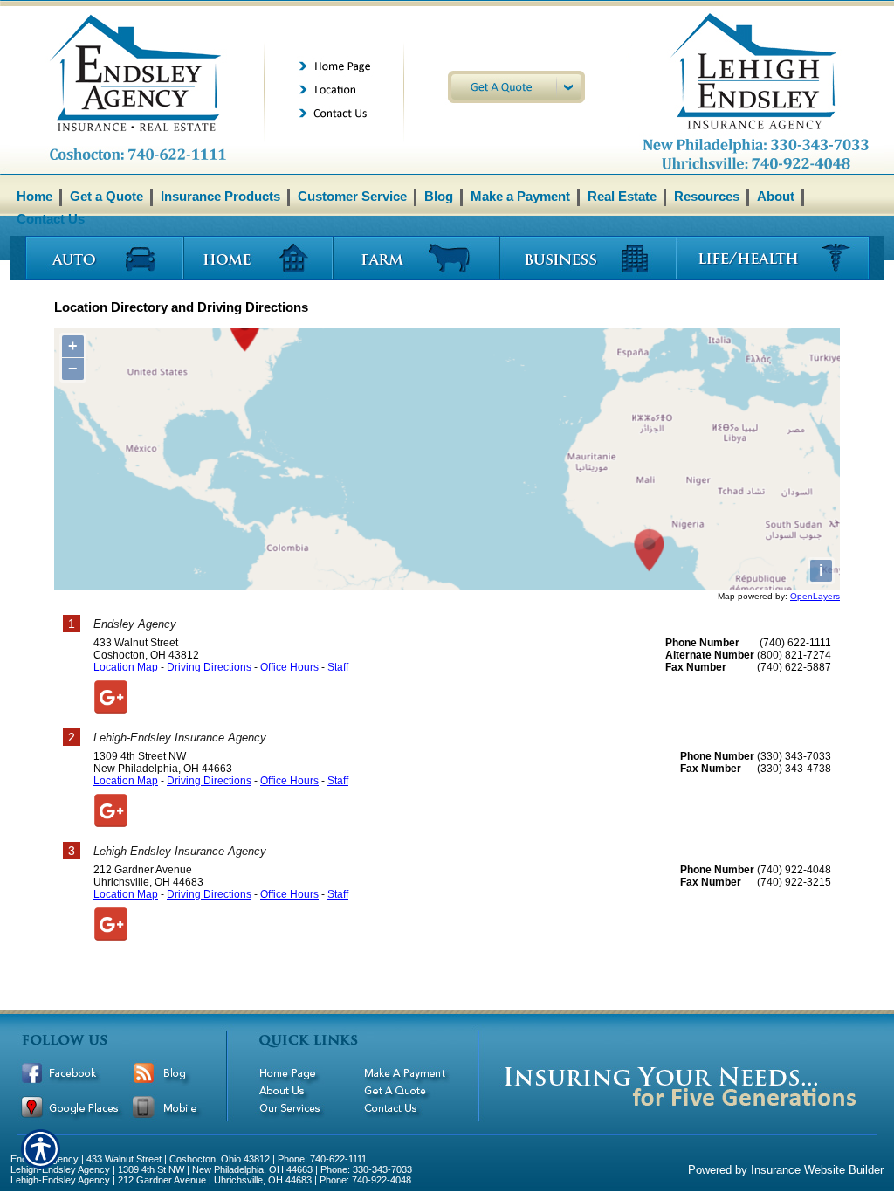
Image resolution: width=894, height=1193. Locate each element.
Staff (337, 667)
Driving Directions (209, 667)
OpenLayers (815, 596)
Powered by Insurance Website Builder (786, 1169)
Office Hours (289, 667)
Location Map (125, 667)
